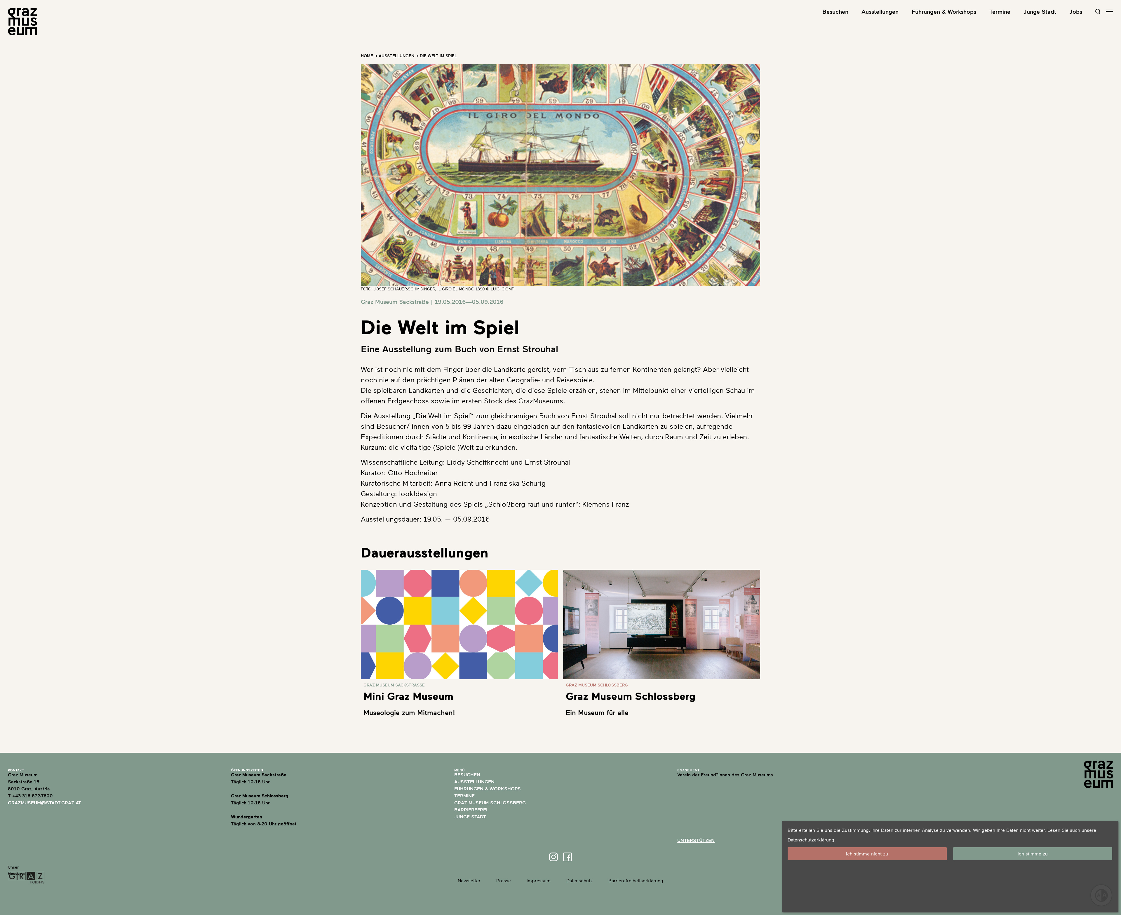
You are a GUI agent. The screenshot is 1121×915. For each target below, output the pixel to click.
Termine (999, 11)
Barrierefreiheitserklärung (635, 880)
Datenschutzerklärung (811, 839)
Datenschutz (579, 880)
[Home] (22, 21)
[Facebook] (567, 857)
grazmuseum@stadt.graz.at (44, 802)
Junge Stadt (1039, 11)
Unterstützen (696, 840)
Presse (503, 880)
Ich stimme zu (1033, 853)
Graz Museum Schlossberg (490, 802)
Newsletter (469, 880)
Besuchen (835, 11)
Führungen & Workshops (944, 11)
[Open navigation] (1109, 11)
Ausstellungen (880, 11)
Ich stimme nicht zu (867, 853)
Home (367, 55)
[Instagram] (553, 857)
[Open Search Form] (1098, 11)
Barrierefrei (470, 809)
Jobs (1075, 11)
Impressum (539, 880)
